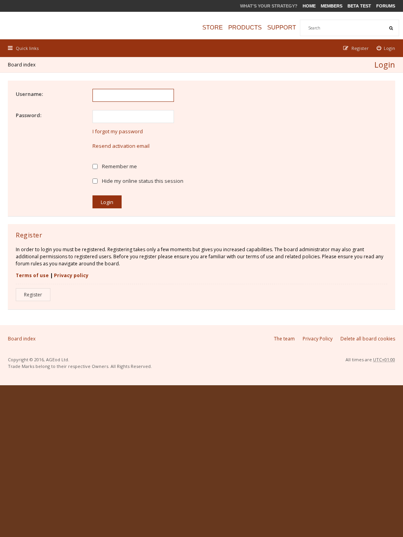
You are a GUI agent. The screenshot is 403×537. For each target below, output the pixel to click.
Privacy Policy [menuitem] (318, 338)
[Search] (391, 28)
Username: (29, 93)
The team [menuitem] (284, 338)
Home (309, 6)
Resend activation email (121, 145)
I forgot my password (117, 131)
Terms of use (32, 275)
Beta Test (359, 6)
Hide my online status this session (142, 180)
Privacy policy (71, 275)
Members (331, 6)
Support (281, 27)
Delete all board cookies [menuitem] (367, 338)
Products (245, 27)
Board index (21, 64)
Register (33, 294)
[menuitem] (386, 48)
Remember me (119, 166)
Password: (28, 115)
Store (212, 27)
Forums (385, 6)
